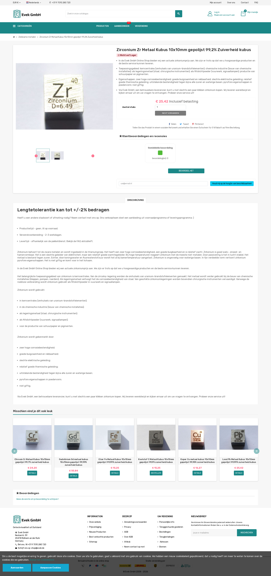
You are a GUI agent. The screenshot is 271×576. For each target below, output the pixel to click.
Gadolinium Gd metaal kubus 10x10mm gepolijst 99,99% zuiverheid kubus (73, 462)
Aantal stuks (129, 107)
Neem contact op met (134, 547)
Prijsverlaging (95, 527)
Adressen (163, 542)
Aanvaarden (17, 568)
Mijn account (215, 2)
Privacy (127, 527)
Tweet (186, 124)
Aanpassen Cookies (50, 568)
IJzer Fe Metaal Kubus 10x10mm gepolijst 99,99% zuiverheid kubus (114, 460)
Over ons (231, 2)
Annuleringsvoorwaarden (135, 522)
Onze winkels (95, 522)
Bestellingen (165, 532)
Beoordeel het (186, 171)
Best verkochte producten (101, 537)
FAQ (256, 2)
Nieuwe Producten (97, 532)
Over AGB (128, 537)
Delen (173, 124)
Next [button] (256, 451)
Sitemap (93, 542)
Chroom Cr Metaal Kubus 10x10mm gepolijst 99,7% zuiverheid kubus (32, 460)
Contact (245, 2)
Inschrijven (247, 532)
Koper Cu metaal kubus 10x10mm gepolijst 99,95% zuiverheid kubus (197, 460)
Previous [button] (14, 451)
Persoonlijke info (166, 522)
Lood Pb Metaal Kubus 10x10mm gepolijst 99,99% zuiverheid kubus (238, 460)
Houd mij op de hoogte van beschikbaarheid (232, 183)
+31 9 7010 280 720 (59, 2)
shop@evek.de (37, 548)
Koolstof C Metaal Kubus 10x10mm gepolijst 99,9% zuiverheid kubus (156, 460)
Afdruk (127, 542)
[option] (32, 449)
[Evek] (27, 13)
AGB (126, 532)
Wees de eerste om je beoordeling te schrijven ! (37, 499)
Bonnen (162, 547)
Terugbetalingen (166, 537)
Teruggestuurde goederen (171, 527)
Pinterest (199, 124)
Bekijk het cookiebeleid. (42, 559)
